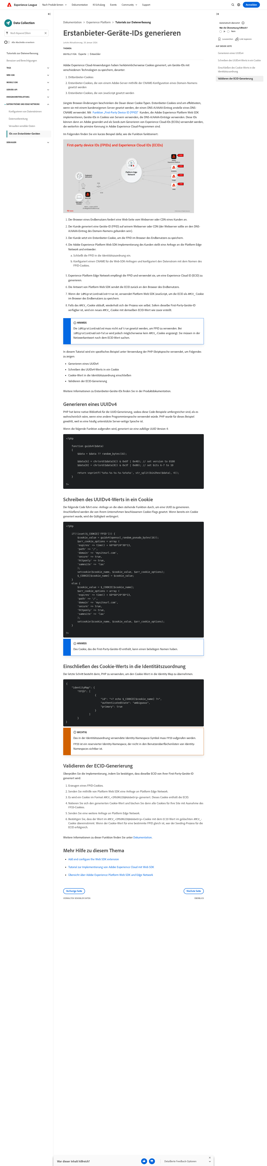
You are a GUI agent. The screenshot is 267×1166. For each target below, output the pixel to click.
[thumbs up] (144, 1161)
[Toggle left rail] (49, 14)
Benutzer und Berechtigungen (22, 60)
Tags (9, 68)
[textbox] (26, 33)
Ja (224, 31)
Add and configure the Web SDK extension (93, 859)
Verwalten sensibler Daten (22, 126)
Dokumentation (72, 22)
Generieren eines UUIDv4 (230, 53)
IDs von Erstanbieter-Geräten (24, 133)
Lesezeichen (227, 39)
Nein (233, 31)
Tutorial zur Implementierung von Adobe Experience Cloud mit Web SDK (111, 867)
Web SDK (11, 75)
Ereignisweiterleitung (18, 97)
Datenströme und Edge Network (23, 104)
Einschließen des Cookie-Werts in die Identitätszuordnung (236, 69)
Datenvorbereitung (18, 119)
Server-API (12, 90)
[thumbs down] (152, 1161)
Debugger (11, 142)
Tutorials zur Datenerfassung (133, 22)
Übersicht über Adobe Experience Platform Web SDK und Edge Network (110, 875)
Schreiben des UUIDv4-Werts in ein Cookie (239, 60)
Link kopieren (245, 39)
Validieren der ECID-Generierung (235, 78)
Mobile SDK (12, 82)
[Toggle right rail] (218, 14)
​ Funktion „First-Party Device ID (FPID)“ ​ (115, 112)
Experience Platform (98, 22)
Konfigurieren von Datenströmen (25, 111)
